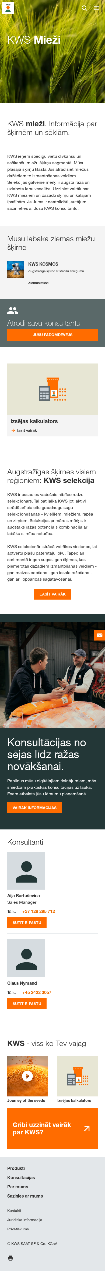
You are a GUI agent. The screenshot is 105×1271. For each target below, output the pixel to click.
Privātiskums (18, 1229)
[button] (27, 1079)
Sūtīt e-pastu (27, 922)
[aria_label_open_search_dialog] (84, 8)
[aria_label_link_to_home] (8, 7)
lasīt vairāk (53, 594)
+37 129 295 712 (38, 911)
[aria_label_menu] (96, 8)
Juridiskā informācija (24, 1219)
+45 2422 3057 (36, 992)
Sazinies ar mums (25, 1196)
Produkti (16, 1168)
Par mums (17, 1186)
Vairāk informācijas (35, 807)
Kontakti (14, 1210)
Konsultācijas (21, 1177)
